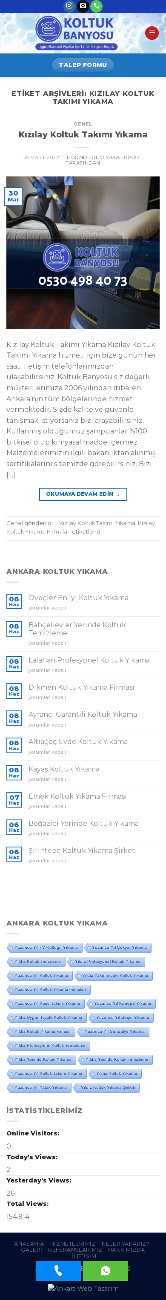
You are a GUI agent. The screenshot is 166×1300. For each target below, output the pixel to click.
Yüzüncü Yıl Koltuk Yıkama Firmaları (50, 989)
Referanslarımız (75, 1250)
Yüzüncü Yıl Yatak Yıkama (40, 1087)
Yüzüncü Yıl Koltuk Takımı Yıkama (48, 1073)
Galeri (32, 1250)
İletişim (84, 1256)
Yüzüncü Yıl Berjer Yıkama (122, 1017)
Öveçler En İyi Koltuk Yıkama (79, 598)
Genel (83, 124)
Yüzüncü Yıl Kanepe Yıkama (122, 1003)
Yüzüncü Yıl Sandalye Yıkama (115, 1031)
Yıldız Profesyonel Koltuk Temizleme (50, 1045)
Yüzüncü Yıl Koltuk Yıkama (41, 975)
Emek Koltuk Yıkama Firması (78, 796)
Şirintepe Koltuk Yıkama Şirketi (83, 851)
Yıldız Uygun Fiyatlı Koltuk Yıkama (48, 1017)
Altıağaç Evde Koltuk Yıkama (78, 742)
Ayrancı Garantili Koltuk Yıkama (83, 714)
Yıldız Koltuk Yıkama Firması (42, 1031)
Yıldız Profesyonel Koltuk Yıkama (107, 961)
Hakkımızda (126, 1250)
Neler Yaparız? (126, 1244)
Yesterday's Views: (39, 1180)
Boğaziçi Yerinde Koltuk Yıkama (84, 823)
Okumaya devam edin (83, 494)
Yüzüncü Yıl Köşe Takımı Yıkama (47, 1003)
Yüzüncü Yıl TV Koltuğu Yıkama (46, 947)
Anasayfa (29, 1244)
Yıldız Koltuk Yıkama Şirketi (108, 1087)
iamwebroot (124, 157)
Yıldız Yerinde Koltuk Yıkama (43, 1059)
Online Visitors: (33, 1133)
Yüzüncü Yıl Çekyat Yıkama (119, 947)
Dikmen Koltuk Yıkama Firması (82, 687)
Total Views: (28, 1204)
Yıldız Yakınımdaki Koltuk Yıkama (115, 975)
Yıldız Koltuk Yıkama (116, 1073)
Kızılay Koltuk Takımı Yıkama (83, 134)
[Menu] (152, 33)
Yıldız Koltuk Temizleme (37, 961)
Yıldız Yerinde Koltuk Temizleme (117, 1059)
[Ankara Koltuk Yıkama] (76, 33)
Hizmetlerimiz (73, 1244)
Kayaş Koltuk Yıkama (64, 769)
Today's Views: (32, 1157)
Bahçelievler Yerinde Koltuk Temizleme (77, 629)
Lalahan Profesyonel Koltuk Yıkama (89, 660)
